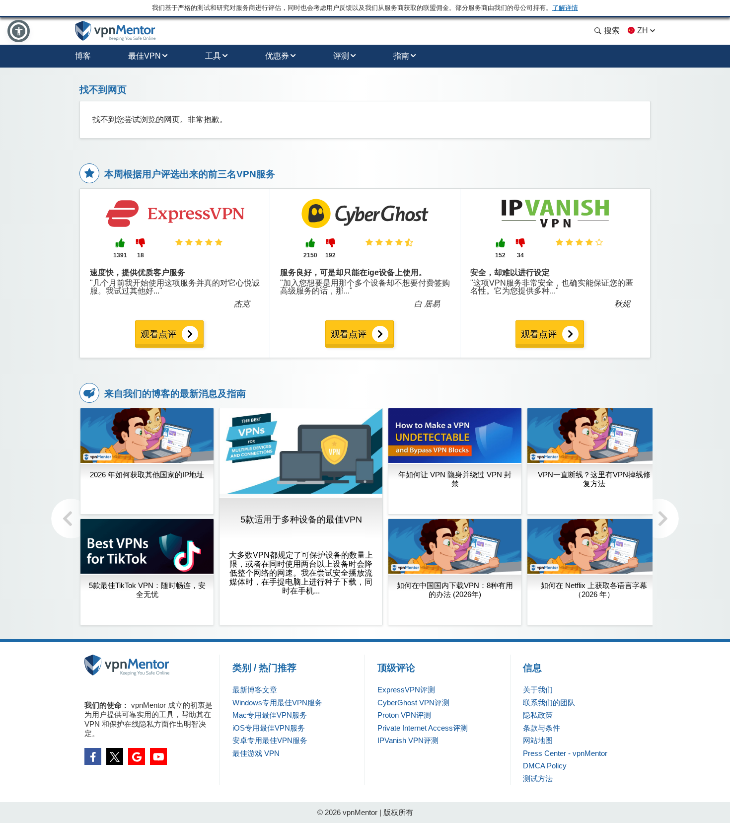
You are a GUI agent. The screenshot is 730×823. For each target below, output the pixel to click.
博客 (83, 56)
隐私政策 (538, 715)
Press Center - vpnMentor (565, 753)
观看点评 (158, 334)
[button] (18, 31)
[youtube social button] (158, 756)
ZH (642, 30)
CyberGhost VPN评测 (413, 702)
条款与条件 (541, 728)
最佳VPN (144, 56)
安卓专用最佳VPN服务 (269, 740)
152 (500, 255)
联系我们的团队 (549, 702)
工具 (213, 56)
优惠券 (277, 56)
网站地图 (538, 740)
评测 (341, 56)
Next (659, 518)
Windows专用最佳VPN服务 (277, 702)
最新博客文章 (254, 689)
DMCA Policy (545, 765)
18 (140, 255)
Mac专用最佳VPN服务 (269, 715)
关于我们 (538, 689)
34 (520, 255)
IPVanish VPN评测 (407, 740)
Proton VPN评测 (404, 715)
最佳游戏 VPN (256, 753)
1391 (120, 255)
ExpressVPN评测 (406, 689)
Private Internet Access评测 (422, 728)
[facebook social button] (92, 756)
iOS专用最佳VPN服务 (268, 728)
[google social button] (136, 756)
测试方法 (538, 778)
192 (330, 255)
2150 (310, 255)
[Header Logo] (115, 31)
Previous (71, 518)
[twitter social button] (114, 756)
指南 (401, 56)
